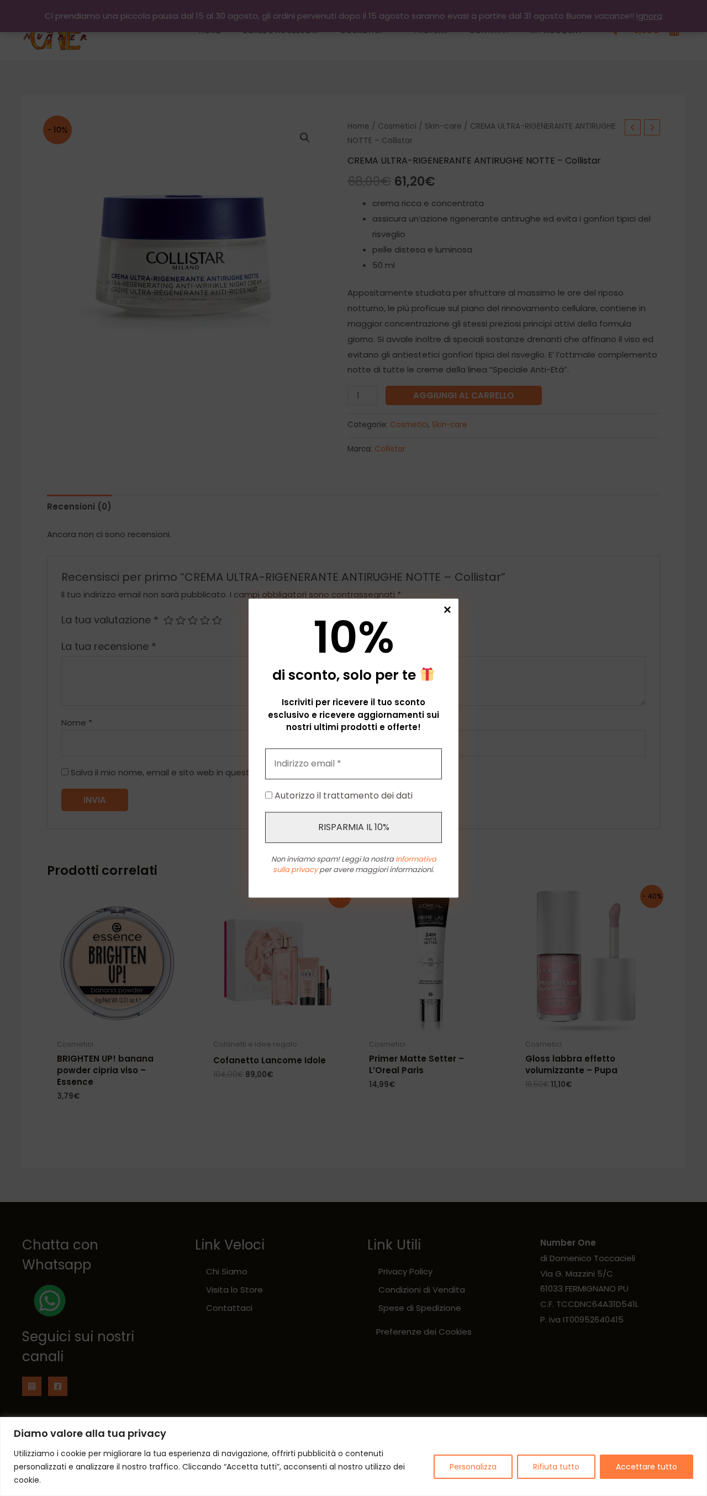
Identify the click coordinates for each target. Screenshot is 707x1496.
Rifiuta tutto (556, 1466)
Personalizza (473, 1466)
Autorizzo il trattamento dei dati (342, 795)
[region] (353, 1456)
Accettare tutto (646, 1466)
